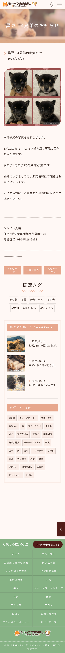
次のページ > (53, 270)
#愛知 (15, 308)
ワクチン (13, 467)
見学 (32, 459)
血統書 (40, 467)
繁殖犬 (35, 434)
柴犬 (11, 434)
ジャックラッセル (32, 442)
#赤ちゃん (37, 299)
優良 (11, 459)
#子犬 (51, 299)
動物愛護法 (27, 467)
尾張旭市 (47, 434)
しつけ (29, 475)
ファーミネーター (28, 418)
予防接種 (21, 459)
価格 (41, 459)
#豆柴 (14, 299)
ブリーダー (37, 450)
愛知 (26, 450)
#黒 (23, 299)
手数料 (51, 450)
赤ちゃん (13, 426)
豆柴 (11, 450)
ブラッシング (34, 426)
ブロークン (46, 418)
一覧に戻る (32, 270)
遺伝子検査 (22, 434)
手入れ (49, 426)
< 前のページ (12, 270)
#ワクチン (47, 308)
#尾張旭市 (29, 308)
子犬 (47, 442)
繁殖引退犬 (14, 442)
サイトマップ (49, 622)
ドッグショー (15, 475)
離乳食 (12, 418)
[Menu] (59, 4)
